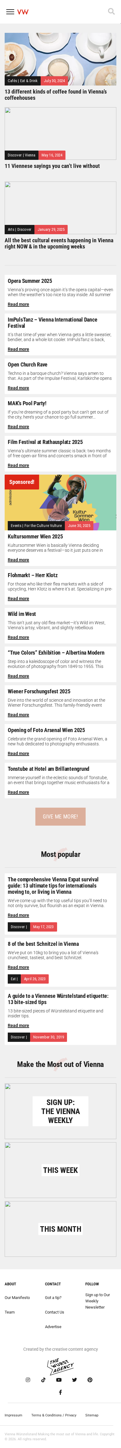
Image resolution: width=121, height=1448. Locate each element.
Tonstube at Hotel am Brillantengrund (48, 769)
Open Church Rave (27, 364)
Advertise (53, 1326)
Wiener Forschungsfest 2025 (39, 691)
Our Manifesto (17, 1297)
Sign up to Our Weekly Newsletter (97, 1301)
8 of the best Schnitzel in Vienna (43, 944)
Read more (18, 304)
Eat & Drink (29, 80)
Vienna (30, 155)
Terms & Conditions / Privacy (53, 1415)
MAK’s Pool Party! (27, 403)
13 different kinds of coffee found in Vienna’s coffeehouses (56, 94)
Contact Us (54, 1312)
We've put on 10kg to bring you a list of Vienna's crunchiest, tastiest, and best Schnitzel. (53, 955)
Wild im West (22, 614)
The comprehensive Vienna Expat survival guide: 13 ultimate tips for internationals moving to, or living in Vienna (53, 885)
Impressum (13, 1415)
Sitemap (91, 1415)
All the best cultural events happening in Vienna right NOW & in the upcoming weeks (59, 243)
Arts (11, 229)
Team (10, 1312)
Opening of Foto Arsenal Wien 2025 (46, 730)
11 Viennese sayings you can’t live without (52, 166)
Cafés (12, 80)
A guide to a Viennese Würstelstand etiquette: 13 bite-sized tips (58, 999)
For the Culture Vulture (43, 525)
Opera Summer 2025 (30, 281)
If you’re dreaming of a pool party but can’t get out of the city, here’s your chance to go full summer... (58, 414)
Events (16, 525)
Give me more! (60, 816)
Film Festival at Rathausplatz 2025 (45, 442)
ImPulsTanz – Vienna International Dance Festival (52, 322)
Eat (13, 978)
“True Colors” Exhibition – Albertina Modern (56, 652)
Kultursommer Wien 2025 (35, 536)
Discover (15, 155)
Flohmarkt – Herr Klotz (33, 575)
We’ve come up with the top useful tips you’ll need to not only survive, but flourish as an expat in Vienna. (57, 903)
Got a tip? (53, 1297)
